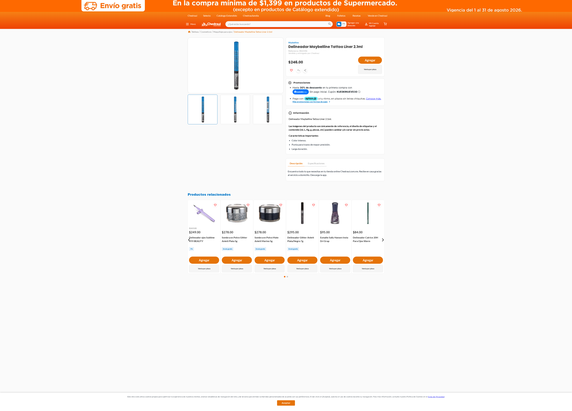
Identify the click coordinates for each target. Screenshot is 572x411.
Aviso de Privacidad (436, 397)
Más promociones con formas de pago (310, 101)
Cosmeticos (205, 32)
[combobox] (279, 24)
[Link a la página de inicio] (189, 32)
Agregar (370, 60)
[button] (189, 239)
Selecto (207, 15)
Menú (193, 24)
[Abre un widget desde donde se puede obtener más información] (560, 406)
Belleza (195, 32)
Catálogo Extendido (227, 15)
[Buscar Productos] (329, 24)
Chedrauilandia (251, 15)
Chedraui (192, 15)
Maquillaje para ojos (222, 32)
